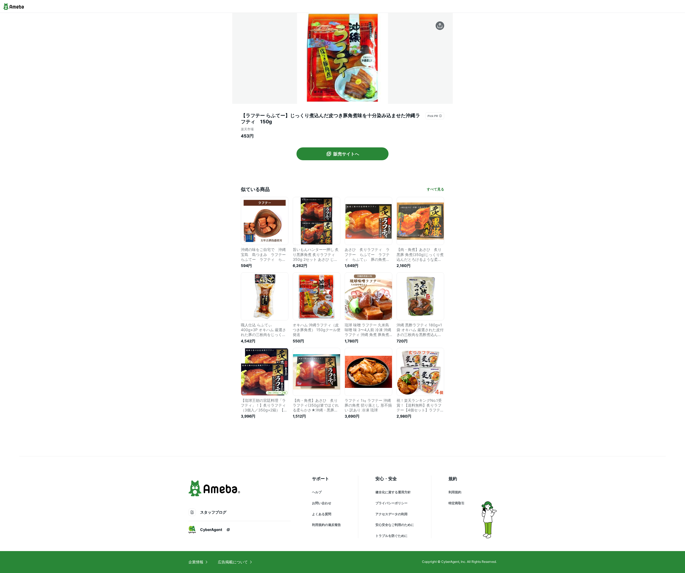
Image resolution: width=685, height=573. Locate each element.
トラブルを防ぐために (391, 536)
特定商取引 (456, 503)
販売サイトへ (346, 153)
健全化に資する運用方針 (393, 492)
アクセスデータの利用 (391, 514)
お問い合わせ (321, 503)
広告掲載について (233, 562)
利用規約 (454, 492)
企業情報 (195, 562)
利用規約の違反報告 (326, 525)
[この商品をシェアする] (440, 25)
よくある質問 (321, 514)
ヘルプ (317, 492)
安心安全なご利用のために (394, 525)
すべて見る (435, 189)
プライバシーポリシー (391, 503)
